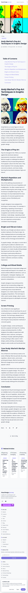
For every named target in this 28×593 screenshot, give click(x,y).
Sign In (4, 542)
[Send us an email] (5, 501)
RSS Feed (5, 531)
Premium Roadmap (7, 573)
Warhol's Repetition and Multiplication (15, 69)
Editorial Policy (6, 570)
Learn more (11, 589)
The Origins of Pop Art (11, 66)
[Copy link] (16, 428)
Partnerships (5, 575)
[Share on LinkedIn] (9, 428)
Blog (3, 36)
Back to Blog (15, 436)
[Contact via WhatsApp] (2, 501)
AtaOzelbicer (5, 46)
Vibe (4, 518)
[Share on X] (6, 428)
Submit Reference (6, 534)
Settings (4, 546)
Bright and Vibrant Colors (12, 72)
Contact (4, 577)
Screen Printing (9, 77)
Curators (4, 514)
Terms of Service (6, 566)
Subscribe (14, 558)
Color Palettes (6, 529)
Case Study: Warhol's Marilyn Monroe (15, 80)
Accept (23, 589)
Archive (4, 520)
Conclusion (8, 82)
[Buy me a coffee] (7, 505)
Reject (18, 589)
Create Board (5, 544)
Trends (4, 516)
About (4, 568)
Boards (4, 512)
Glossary (4, 527)
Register (4, 539)
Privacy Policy (6, 564)
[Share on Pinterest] (13, 428)
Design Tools (5, 525)
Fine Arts (4, 38)
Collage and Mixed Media (12, 74)
